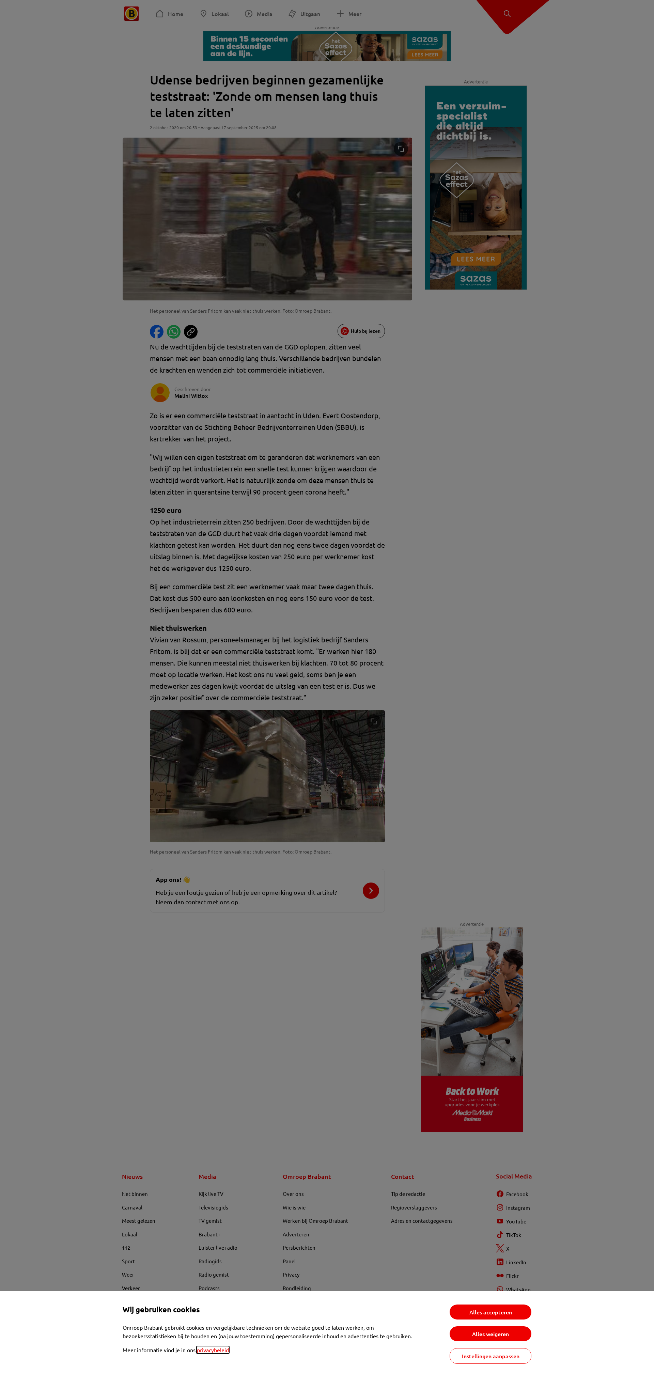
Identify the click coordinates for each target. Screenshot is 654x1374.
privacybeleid (213, 1349)
